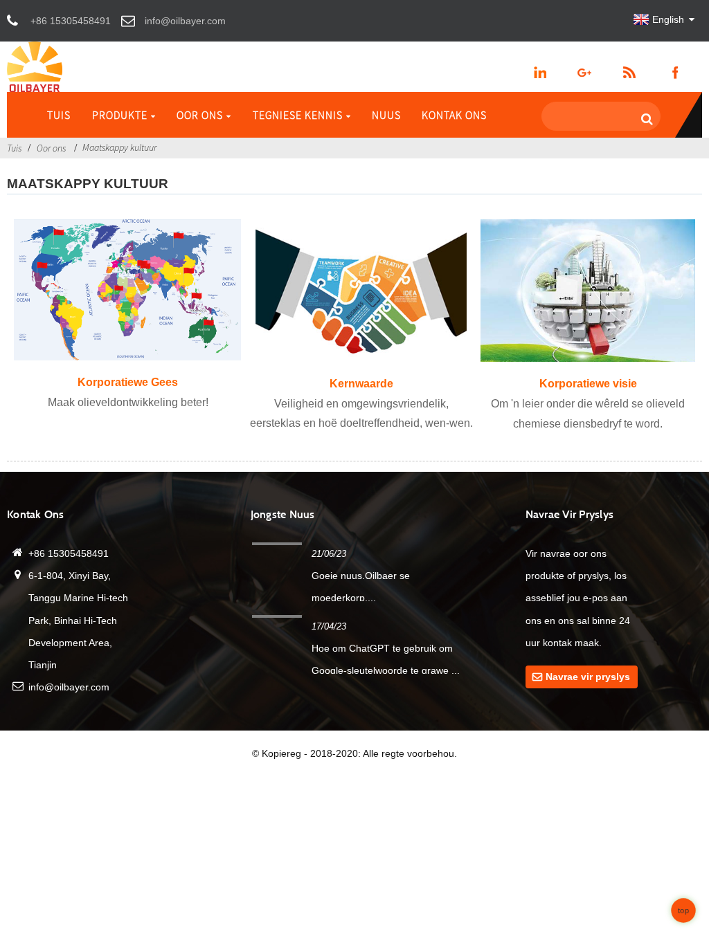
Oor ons (200, 115)
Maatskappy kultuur (119, 147)
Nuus (386, 115)
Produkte (119, 115)
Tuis (59, 115)
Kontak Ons (454, 115)
